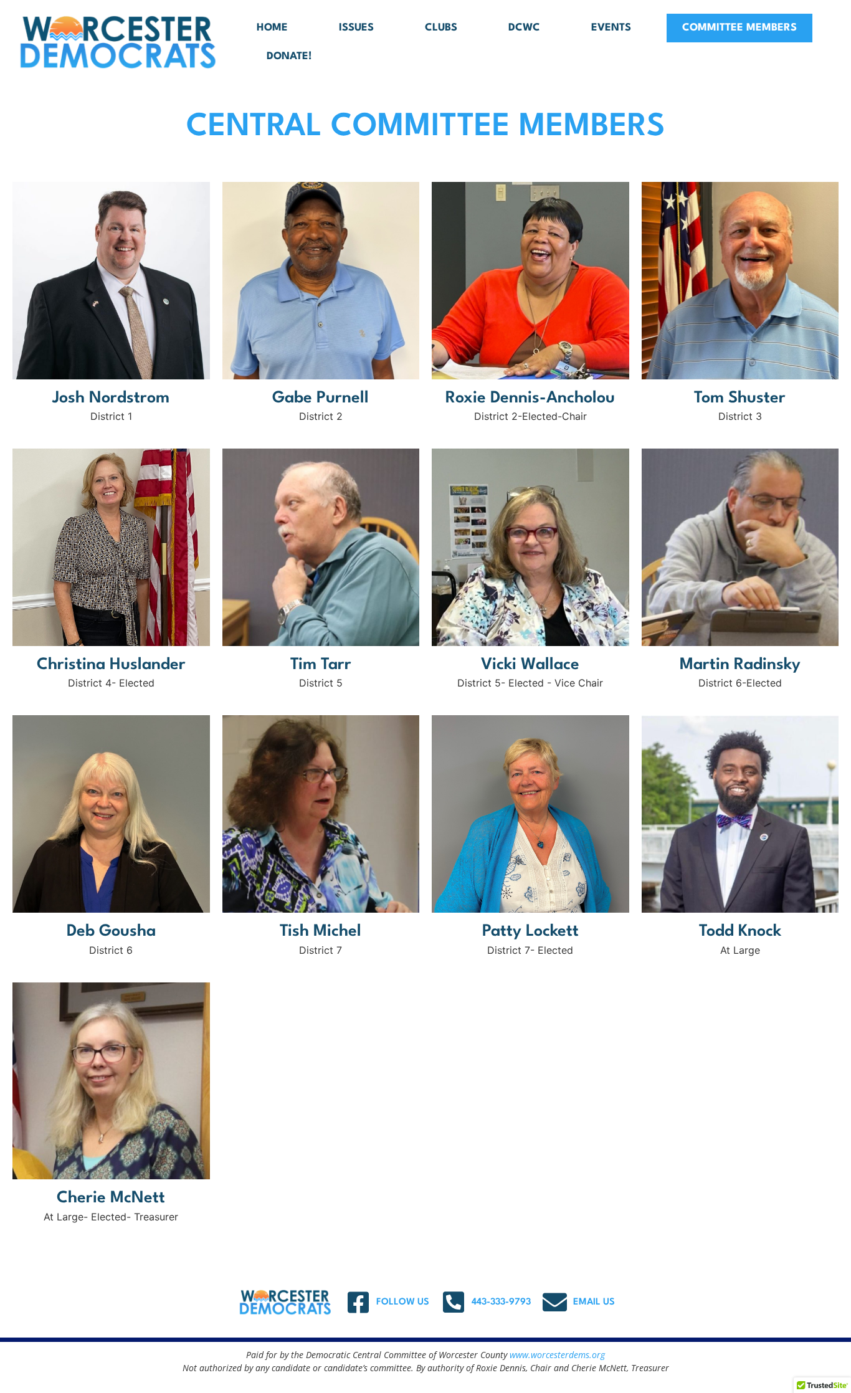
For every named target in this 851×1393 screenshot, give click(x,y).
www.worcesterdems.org (557, 1355)
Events (611, 27)
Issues (356, 27)
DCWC (524, 27)
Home (272, 27)
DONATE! (289, 56)
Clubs (441, 27)
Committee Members (739, 27)
